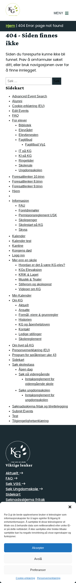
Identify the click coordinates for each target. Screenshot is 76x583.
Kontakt (24, 329)
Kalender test (21, 241)
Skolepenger (28, 220)
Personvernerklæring (48, 578)
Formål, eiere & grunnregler (38, 315)
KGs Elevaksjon (30, 270)
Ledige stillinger (30, 334)
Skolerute (25, 165)
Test (15, 416)
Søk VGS (14, 483)
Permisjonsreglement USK (38, 215)
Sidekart (18, 359)
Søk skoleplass (23, 364)
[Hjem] (18, 452)
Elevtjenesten (28, 135)
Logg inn (18, 255)
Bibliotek (25, 125)
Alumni (17, 101)
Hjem (10, 25)
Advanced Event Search (29, 96)
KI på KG (25, 155)
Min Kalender (21, 295)
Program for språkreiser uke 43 (34, 355)
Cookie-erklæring (25, 578)
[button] (70, 507)
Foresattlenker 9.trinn (27, 186)
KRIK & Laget (28, 274)
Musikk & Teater (30, 279)
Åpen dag (26, 369)
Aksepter (38, 547)
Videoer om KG (30, 289)
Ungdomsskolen (30, 170)
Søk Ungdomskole (22, 489)
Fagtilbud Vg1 (35, 144)
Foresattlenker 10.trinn (28, 176)
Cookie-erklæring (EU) (28, 106)
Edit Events (20, 110)
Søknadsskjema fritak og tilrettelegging (40, 406)
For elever (19, 120)
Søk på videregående (34, 374)
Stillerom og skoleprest (35, 284)
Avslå (38, 559)
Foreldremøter (29, 210)
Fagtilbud (25, 139)
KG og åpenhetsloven (34, 324)
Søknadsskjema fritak (25, 499)
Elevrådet (25, 130)
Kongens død (22, 250)
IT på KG (25, 151)
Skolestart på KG (31, 225)
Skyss (23, 229)
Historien (25, 319)
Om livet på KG (23, 345)
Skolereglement (30, 339)
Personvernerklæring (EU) (31, 350)
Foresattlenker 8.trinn (27, 181)
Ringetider (26, 160)
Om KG (17, 300)
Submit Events (22, 411)
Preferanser (38, 570)
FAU (22, 205)
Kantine (17, 245)
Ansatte (24, 310)
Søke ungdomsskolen (34, 390)
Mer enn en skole (24, 260)
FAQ (15, 115)
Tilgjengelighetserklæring (30, 421)
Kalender (18, 236)
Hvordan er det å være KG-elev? (42, 265)
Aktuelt (24, 305)
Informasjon (20, 200)
